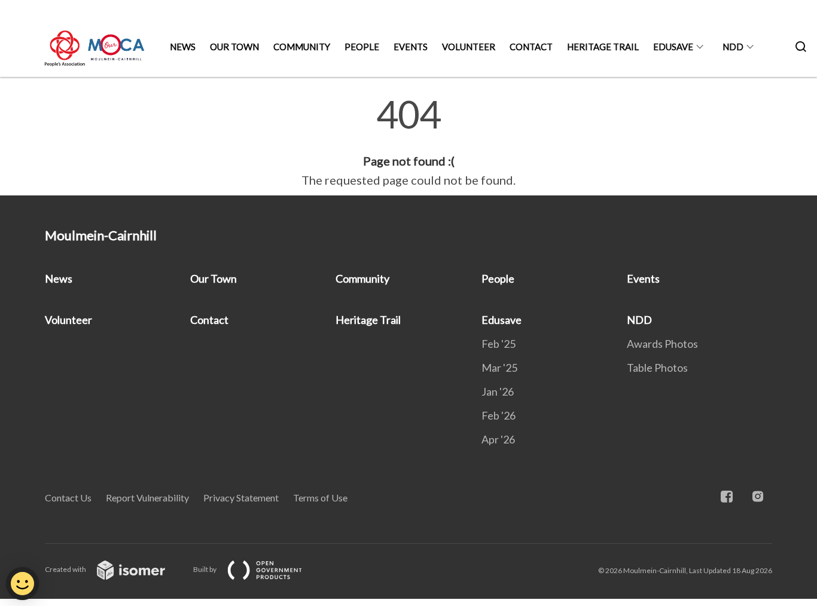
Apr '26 (498, 439)
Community (301, 46)
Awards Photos (662, 343)
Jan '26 (497, 391)
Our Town (234, 46)
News (183, 46)
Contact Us (68, 497)
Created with (66, 569)
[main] (408, 142)
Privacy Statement (241, 497)
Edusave (673, 46)
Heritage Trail (603, 46)
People (362, 46)
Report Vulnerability (147, 497)
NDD (733, 46)
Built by (205, 569)
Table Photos (657, 367)
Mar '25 (499, 367)
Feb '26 (498, 415)
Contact (531, 46)
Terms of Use (320, 497)
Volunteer (468, 46)
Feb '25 (498, 343)
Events (411, 46)
